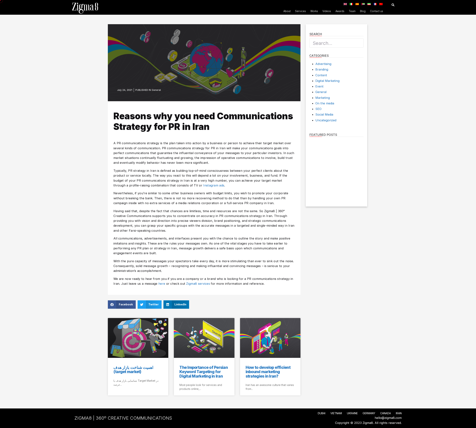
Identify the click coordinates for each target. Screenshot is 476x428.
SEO (318, 109)
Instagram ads (213, 185)
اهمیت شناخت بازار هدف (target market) (133, 369)
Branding (321, 69)
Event (319, 86)
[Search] (358, 43)
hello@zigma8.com (388, 418)
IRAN (399, 413)
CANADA (385, 413)
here (161, 283)
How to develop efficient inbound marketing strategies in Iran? (268, 371)
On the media (324, 103)
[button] (393, 5)
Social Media (324, 114)
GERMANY (369, 413)
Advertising (323, 64)
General (156, 90)
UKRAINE (352, 413)
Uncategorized (325, 120)
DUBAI (321, 413)
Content (321, 75)
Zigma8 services (198, 283)
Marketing (322, 98)
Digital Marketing (327, 81)
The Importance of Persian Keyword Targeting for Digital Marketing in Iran (203, 371)
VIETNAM (336, 413)
